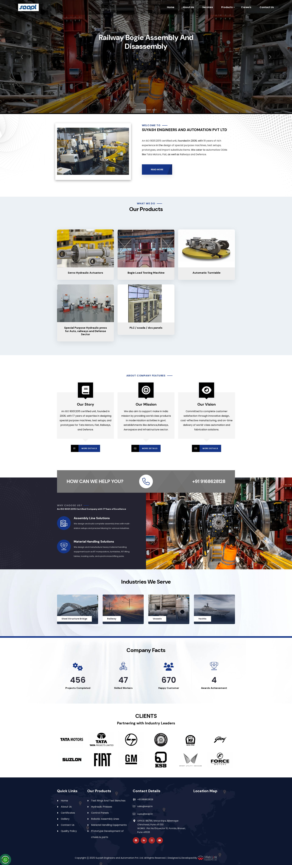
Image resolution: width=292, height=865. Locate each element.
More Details (89, 448)
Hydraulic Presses (101, 806)
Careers (246, 7)
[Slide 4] (154, 110)
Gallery (65, 819)
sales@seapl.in (145, 806)
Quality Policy (69, 831)
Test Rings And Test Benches (108, 800)
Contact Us (267, 7)
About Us (188, 7)
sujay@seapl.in (145, 813)
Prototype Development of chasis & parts (107, 834)
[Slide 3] (148, 110)
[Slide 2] (143, 110)
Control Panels (100, 813)
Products (227, 7)
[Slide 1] (138, 110)
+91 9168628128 (145, 799)
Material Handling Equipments (109, 825)
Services (207, 7)
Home (170, 7)
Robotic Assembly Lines (105, 819)
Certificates (68, 813)
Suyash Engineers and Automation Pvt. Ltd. (120, 858)
